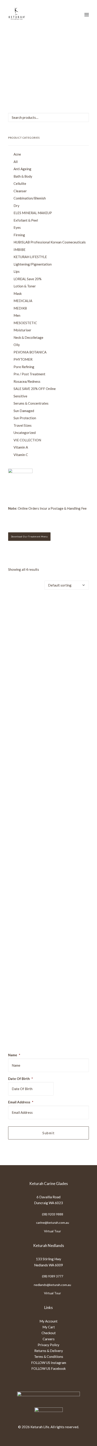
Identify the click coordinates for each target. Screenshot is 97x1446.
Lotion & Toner (25, 286)
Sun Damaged (24, 411)
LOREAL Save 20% (28, 279)
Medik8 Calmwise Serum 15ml (48, 888)
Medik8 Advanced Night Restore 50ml (48, 684)
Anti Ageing (22, 169)
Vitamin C (21, 455)
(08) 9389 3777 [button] (52, 1276)
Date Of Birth (20, 1079)
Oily (17, 345)
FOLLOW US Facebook (48, 1368)
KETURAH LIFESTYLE (30, 257)
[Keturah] (16, 14)
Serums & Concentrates (31, 403)
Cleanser (20, 191)
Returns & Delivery (48, 1351)
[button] (86, 14)
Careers (49, 1339)
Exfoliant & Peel (26, 220)
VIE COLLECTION (27, 440)
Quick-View (84, 603)
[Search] (58, 15)
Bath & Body (23, 176)
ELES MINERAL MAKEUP (33, 213)
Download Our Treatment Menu (29, 536)
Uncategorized (25, 433)
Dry (16, 206)
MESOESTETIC (25, 323)
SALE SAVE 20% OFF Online (35, 389)
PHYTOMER (23, 359)
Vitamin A (21, 447)
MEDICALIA (23, 301)
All (16, 162)
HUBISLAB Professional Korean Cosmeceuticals (50, 242)
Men (17, 315)
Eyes (17, 227)
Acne (17, 154)
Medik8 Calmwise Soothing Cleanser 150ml (48, 990)
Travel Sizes (23, 425)
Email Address (20, 1102)
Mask (18, 293)
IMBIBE (19, 249)
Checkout (49, 1333)
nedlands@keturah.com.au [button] (52, 1285)
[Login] (66, 15)
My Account (48, 1321)
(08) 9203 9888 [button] (52, 1214)
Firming (19, 235)
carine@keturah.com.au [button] (52, 1222)
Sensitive (20, 396)
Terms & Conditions (48, 1356)
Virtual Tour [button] (52, 1231)
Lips (17, 271)
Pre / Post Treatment (29, 374)
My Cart (48, 1327)
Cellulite (20, 183)
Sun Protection (25, 418)
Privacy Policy (48, 1345)
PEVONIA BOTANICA (30, 352)
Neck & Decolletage (28, 337)
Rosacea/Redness (27, 381)
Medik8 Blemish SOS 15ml (48, 786)
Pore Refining (24, 367)
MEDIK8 (20, 308)
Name (14, 1055)
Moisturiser (22, 330)
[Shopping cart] (73, 15)
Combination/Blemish (30, 198)
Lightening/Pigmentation (33, 264)
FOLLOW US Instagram (48, 1363)
